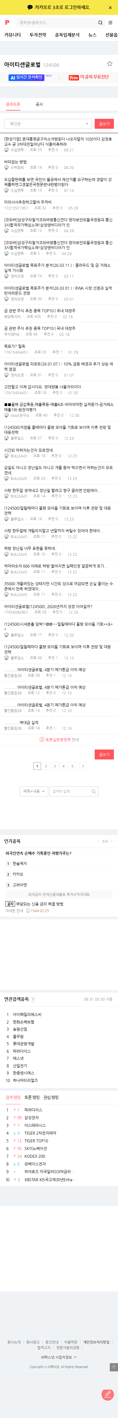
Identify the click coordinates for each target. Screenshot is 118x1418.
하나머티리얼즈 (25, 1080)
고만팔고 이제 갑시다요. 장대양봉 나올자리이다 (42, 387)
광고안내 (51, 1342)
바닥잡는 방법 (15, 162)
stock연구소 (20, 415)
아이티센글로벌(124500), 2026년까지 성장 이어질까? (48, 606)
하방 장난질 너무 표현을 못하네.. (30, 548)
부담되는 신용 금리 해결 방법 (34, 904)
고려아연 (17, 885)
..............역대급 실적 (21, 722)
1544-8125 (39, 911)
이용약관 (70, 1342)
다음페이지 (83, 766)
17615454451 (16, 352)
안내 (62, 739)
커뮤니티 (12, 34)
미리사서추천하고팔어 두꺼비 (28, 202)
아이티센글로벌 (31, 64)
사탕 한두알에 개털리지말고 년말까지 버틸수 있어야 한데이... (53, 531)
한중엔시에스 (23, 1073)
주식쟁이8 (11, 334)
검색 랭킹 (13, 1097)
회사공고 (33, 1342)
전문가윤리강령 (67, 1348)
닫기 (110, 7)
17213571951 (16, 208)
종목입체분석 (67, 34)
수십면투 (17, 150)
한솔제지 (17, 863)
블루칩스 (17, 438)
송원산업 (20, 1029)
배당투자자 (12, 317)
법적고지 (43, 1348)
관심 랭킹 (50, 1097)
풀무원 (18, 1036)
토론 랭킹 (32, 1097)
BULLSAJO (19, 456)
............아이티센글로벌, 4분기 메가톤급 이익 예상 (45, 669)
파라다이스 (22, 1051)
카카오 (15, 874)
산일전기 (20, 1066)
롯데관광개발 (23, 1043)
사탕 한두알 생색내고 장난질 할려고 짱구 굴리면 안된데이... (52, 490)
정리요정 (17, 276)
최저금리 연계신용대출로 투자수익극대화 (59, 894)
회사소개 (14, 1342)
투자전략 (38, 34)
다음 (112, 841)
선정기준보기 (32, 999)
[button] (49, 123)
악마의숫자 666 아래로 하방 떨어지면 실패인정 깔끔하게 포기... (55, 566)
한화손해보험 (23, 1022)
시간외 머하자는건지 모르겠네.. (29, 450)
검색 (100, 23)
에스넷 (18, 1058)
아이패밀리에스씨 (27, 1014)
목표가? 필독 (14, 346)
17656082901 (16, 612)
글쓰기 (104, 124)
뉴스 (92, 34)
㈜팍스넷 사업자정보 (56, 1357)
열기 (114, 1367)
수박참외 (17, 167)
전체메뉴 (113, 23)
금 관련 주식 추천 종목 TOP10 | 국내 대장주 (39, 311)
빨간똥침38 (13, 675)
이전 (98, 841)
